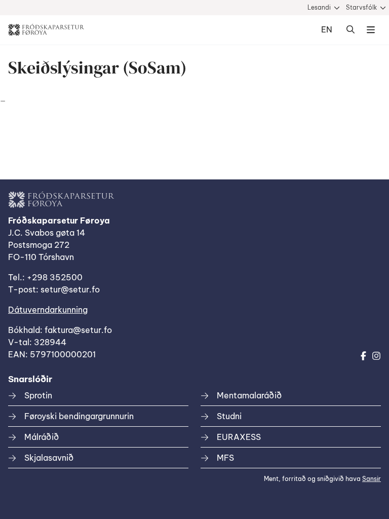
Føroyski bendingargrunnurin (79, 416)
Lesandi (319, 7)
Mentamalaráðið (249, 395)
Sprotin (38, 395)
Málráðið (41, 437)
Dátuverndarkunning (48, 310)
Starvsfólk (361, 7)
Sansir (371, 479)
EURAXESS (239, 437)
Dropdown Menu (371, 30)
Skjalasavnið (48, 458)
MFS (225, 458)
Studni (229, 416)
